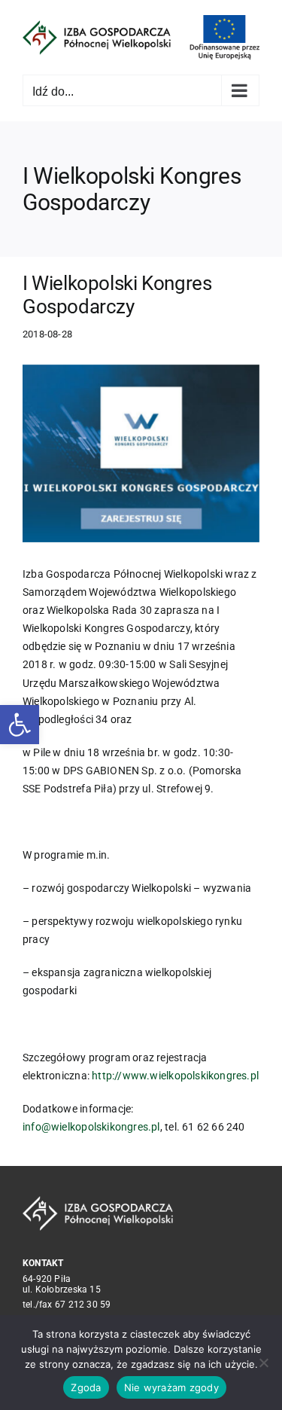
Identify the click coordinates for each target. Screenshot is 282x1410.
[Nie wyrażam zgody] (263, 1362)
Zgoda (86, 1387)
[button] (19, 724)
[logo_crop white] (98, 1201)
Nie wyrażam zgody (171, 1387)
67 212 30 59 (83, 1304)
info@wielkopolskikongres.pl (91, 1127)
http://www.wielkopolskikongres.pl (175, 1076)
